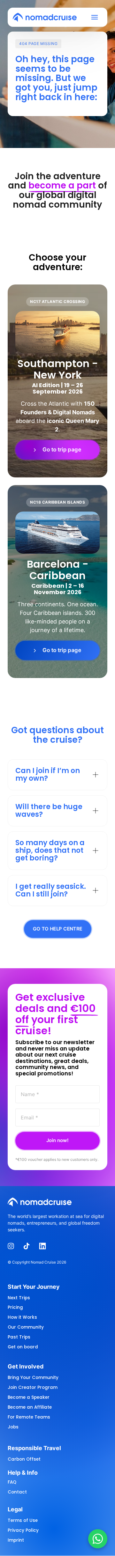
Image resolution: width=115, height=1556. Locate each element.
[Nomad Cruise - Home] (45, 17)
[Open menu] (96, 17)
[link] (57, 450)
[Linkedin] (44, 1246)
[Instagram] (13, 1246)
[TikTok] (29, 1246)
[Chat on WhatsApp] (97, 1538)
